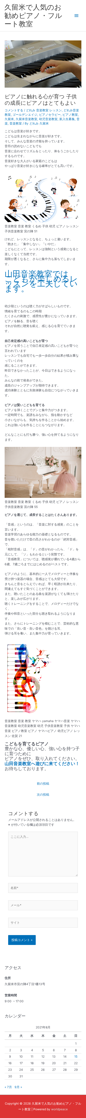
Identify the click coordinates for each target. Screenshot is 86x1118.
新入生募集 (67, 119)
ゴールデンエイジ (25, 114)
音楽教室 (15, 123)
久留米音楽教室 (26, 119)
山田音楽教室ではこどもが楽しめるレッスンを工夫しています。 (41, 281)
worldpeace (59, 1109)
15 (75, 1056)
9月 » (18, 1087)
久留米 (9, 119)
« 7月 (8, 1087)
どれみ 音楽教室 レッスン (44, 110)
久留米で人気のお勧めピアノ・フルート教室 (33, 15)
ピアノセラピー (50, 114)
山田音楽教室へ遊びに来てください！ (42, 763)
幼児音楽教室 (48, 119)
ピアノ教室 (70, 114)
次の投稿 (43, 794)
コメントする (14, 110)
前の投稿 (43, 783)
